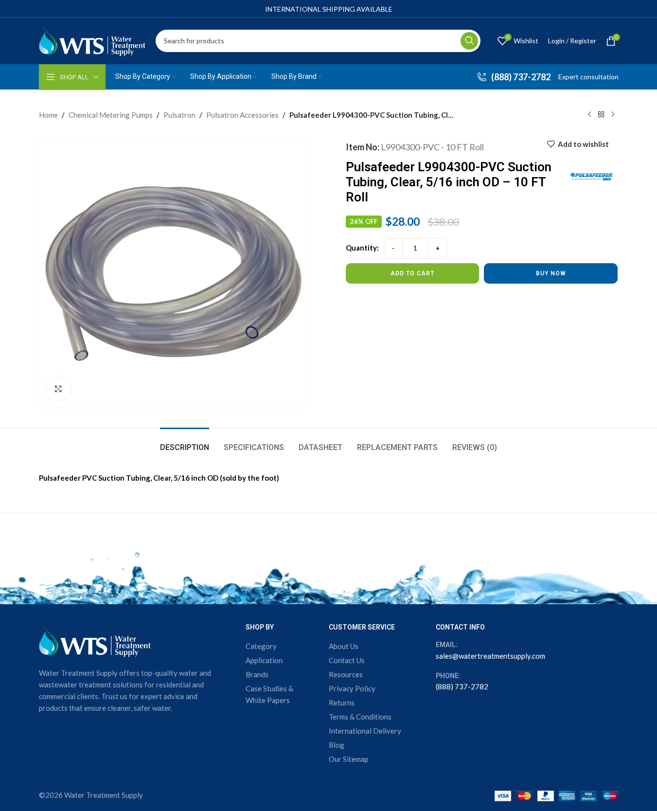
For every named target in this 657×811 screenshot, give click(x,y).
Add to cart (412, 273)
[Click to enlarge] (58, 389)
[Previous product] (589, 115)
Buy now (551, 273)
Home (48, 114)
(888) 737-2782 (462, 686)
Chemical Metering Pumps (111, 114)
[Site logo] (92, 39)
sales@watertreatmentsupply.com (490, 655)
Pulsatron (179, 114)
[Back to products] (601, 115)
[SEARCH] (469, 41)
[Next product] (613, 115)
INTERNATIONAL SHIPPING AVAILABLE (328, 9)
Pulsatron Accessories (242, 114)
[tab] (184, 442)
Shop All (74, 77)
